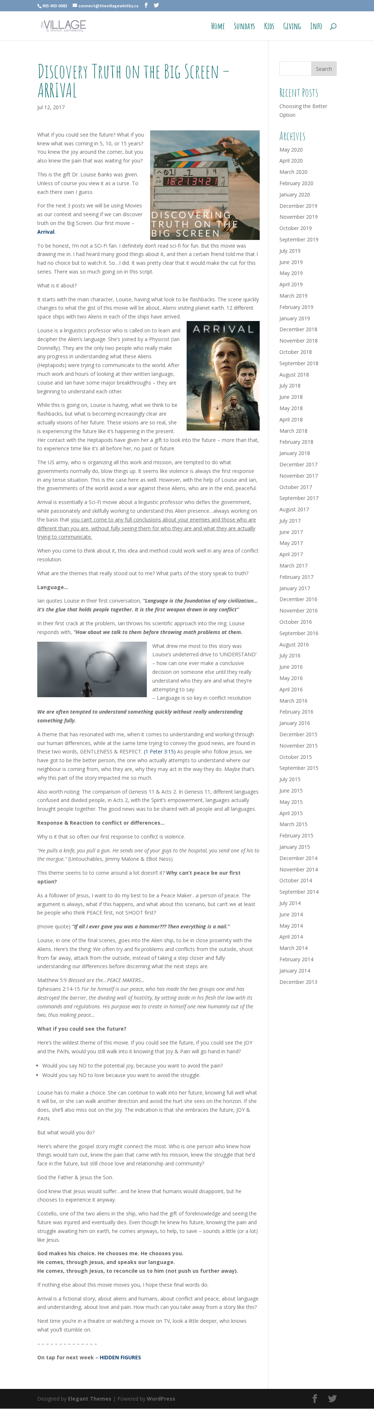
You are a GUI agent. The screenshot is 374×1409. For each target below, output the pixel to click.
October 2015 (295, 756)
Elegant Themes (89, 1398)
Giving (292, 27)
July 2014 (290, 903)
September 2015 (298, 767)
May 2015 (291, 801)
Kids (269, 27)
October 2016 (295, 621)
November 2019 (298, 216)
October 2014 (295, 880)
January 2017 (294, 588)
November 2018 (298, 340)
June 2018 (291, 396)
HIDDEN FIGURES (120, 1357)
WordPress (161, 1398)
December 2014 (298, 858)
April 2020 (291, 160)
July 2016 (290, 655)
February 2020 (296, 183)
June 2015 (291, 790)
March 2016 (293, 700)
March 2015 (293, 824)
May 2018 (291, 408)
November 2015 (298, 745)
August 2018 (294, 374)
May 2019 (291, 273)
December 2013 (298, 981)
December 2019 (298, 205)
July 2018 (290, 385)
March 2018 (293, 430)
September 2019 (298, 239)
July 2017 (290, 520)
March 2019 (293, 295)
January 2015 (294, 846)
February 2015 (296, 835)
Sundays (244, 27)
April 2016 (291, 689)
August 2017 (294, 509)
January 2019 (294, 318)
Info (316, 27)
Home (218, 27)
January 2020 (294, 194)
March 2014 (293, 947)
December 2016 (298, 599)
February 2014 (296, 959)
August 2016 (294, 644)
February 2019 (296, 306)
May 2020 (291, 149)
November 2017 (298, 475)
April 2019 (291, 284)
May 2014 (291, 925)
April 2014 (291, 936)
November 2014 (298, 869)
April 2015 (291, 813)
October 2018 (295, 351)
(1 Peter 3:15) (160, 751)
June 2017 (291, 531)
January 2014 (294, 970)
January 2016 (294, 722)
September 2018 (298, 363)
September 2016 (298, 633)
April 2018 (291, 419)
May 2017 (291, 542)
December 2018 (298, 329)
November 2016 (298, 610)
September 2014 (298, 891)
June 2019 (291, 262)
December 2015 (298, 734)
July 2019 (290, 250)
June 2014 (291, 914)
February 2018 (296, 441)
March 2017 (293, 565)
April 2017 (291, 554)
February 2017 (296, 576)
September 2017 (298, 498)
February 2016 (296, 711)
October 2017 (295, 487)
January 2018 (294, 453)
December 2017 (298, 464)
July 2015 (290, 779)
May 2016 (291, 678)
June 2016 (291, 666)
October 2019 (295, 228)
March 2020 (293, 171)
